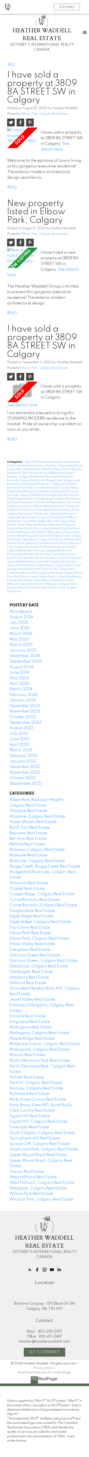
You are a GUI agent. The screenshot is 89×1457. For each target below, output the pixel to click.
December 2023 (25, 706)
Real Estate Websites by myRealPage (44, 1372)
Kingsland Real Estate (30, 1022)
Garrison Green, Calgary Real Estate (44, 961)
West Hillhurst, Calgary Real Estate (42, 1183)
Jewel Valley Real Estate (32, 525)
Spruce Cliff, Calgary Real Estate (40, 1144)
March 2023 (21, 750)
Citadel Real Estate (47, 488)
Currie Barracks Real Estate (51, 491)
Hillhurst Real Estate (28, 983)
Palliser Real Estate (53, 547)
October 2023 (23, 717)
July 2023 (19, 734)
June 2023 (20, 739)
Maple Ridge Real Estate (32, 536)
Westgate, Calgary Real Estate (38, 1188)
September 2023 (25, 723)
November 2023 (25, 711)
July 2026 (19, 623)
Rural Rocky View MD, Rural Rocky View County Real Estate (44, 558)
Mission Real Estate (27, 1055)
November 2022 (25, 772)
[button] (30, 1270)
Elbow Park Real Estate (51, 502)
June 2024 (20, 673)
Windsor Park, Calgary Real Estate (41, 1199)
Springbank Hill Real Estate (24, 569)
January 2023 (23, 761)
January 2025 (23, 650)
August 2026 (21, 617)
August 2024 (21, 667)
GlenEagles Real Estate (21, 517)
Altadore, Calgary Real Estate (63, 465)
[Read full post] (22, 137)
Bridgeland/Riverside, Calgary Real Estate (49, 484)
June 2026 (20, 628)
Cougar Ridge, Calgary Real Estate (42, 894)
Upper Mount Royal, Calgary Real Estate (56, 576)
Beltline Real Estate (62, 473)
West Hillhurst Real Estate (50, 580)
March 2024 (21, 689)
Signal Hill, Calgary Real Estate (55, 561)
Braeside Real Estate (60, 476)
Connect (67, 7)
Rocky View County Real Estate (55, 554)
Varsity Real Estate (20, 580)
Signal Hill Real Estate (20, 561)
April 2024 (19, 684)
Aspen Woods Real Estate (25, 469)
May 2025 (19, 639)
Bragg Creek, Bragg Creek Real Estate (45, 866)
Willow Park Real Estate (32, 587)
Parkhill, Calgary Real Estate (36, 1083)
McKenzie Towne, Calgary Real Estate (45, 1044)
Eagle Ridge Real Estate (22, 499)
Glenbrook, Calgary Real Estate (54, 514)
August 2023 (21, 728)
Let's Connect (44, 1352)
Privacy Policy (44, 1368)
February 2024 (23, 695)
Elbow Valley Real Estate (49, 506)
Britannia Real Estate (20, 488)
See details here (22, 405)
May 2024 (19, 678)
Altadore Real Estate (30, 465)
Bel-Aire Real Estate (35, 473)
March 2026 (21, 634)
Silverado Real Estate (20, 565)
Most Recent (21, 612)
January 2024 (23, 700)
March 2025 (21, 645)
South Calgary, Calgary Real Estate (58, 565)
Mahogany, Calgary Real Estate (39, 1033)
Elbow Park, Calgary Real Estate (44, 113)
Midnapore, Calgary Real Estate (43, 539)
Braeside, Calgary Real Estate (26, 480)
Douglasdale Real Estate (62, 495)
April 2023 (19, 745)
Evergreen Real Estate (30, 950)
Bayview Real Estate (28, 833)
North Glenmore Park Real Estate (38, 543)
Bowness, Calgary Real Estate (26, 476)
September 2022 (25, 784)
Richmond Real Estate (21, 554)
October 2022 (23, 778)
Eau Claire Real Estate (21, 502)
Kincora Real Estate (46, 528)
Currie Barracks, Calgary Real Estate (43, 905)
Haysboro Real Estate (52, 517)
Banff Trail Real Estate (56, 469)
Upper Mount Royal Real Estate (38, 1155)
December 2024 (25, 656)
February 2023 (23, 756)
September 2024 (25, 661)
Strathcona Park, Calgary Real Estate (40, 573)
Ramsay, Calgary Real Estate (52, 550)
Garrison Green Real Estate (40, 510)
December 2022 (25, 767)
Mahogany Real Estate (31, 532)
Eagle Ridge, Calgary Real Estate (59, 499)
